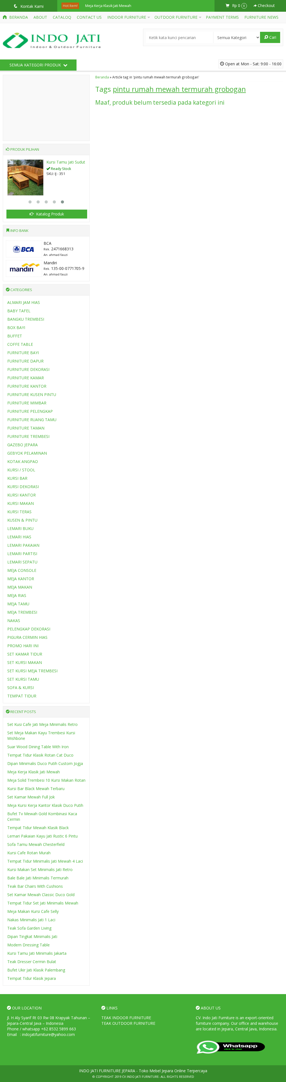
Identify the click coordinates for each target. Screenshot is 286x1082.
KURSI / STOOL (21, 469)
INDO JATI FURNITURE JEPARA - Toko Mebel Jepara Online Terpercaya (143, 1070)
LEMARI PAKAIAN (23, 545)
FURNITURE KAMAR (25, 377)
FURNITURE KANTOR (26, 386)
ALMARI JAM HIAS (23, 302)
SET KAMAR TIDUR (24, 654)
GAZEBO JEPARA (22, 444)
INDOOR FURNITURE (126, 17)
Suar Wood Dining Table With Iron (38, 746)
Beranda (18, 17)
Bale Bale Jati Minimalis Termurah (37, 878)
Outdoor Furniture (175, 17)
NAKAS (13, 620)
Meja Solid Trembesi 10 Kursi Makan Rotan (46, 780)
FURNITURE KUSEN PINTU (31, 394)
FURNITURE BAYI (23, 352)
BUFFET (14, 336)
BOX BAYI (16, 327)
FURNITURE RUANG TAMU (31, 419)
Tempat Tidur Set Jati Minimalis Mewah (42, 903)
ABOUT (40, 17)
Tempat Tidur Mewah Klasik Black (38, 827)
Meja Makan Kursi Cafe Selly (33, 911)
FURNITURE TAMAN (25, 428)
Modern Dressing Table (28, 944)
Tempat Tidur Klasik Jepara (31, 978)
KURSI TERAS (19, 511)
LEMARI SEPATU (22, 562)
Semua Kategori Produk (35, 65)
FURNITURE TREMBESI (28, 436)
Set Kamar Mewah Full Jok (31, 797)
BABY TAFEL (18, 310)
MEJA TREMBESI (22, 612)
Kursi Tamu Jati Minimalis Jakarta (36, 953)
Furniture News (261, 17)
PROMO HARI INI (23, 645)
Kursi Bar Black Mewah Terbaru (36, 788)
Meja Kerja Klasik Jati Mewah (108, 5)
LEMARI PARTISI (22, 553)
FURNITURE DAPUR (25, 361)
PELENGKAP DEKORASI (28, 629)
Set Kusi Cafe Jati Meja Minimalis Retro (42, 724)
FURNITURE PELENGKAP (30, 411)
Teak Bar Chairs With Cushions (35, 886)
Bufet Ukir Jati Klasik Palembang (36, 970)
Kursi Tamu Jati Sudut (65, 162)
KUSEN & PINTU (22, 520)
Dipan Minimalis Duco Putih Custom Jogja (45, 763)
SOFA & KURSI (20, 687)
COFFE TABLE (20, 344)
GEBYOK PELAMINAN (27, 453)
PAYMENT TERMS (222, 17)
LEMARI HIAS (19, 536)
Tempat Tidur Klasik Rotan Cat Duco (40, 755)
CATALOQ (62, 17)
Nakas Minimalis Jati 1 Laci (31, 919)
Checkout (266, 5)
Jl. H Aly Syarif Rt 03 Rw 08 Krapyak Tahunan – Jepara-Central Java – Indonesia (48, 1020)
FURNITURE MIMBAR (26, 403)
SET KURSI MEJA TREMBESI (32, 670)
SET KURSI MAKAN (24, 662)
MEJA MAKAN (19, 587)
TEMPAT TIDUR (21, 696)
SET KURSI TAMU (23, 679)
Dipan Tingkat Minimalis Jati (32, 936)
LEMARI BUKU (20, 528)
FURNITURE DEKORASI (28, 369)
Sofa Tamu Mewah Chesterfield (36, 844)
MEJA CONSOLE (21, 570)
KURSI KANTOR (21, 495)
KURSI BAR (17, 478)
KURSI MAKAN (20, 503)
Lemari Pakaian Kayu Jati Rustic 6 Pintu (42, 836)
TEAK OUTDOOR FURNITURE (128, 1023)
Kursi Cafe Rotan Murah (29, 852)
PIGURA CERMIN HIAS (27, 637)
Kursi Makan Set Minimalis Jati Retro (40, 869)
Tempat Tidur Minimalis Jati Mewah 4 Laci (45, 861)
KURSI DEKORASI (23, 486)
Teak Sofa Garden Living (29, 928)
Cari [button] (272, 37)
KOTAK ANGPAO (22, 461)
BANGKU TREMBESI (25, 319)
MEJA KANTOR (20, 578)
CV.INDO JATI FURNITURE (140, 1076)
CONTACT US (89, 17)
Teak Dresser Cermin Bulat (31, 961)
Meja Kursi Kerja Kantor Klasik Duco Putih (45, 805)
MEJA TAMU (18, 603)
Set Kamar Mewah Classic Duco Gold (41, 894)
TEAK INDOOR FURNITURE (126, 1017)
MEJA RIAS (16, 595)
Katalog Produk (49, 214)
